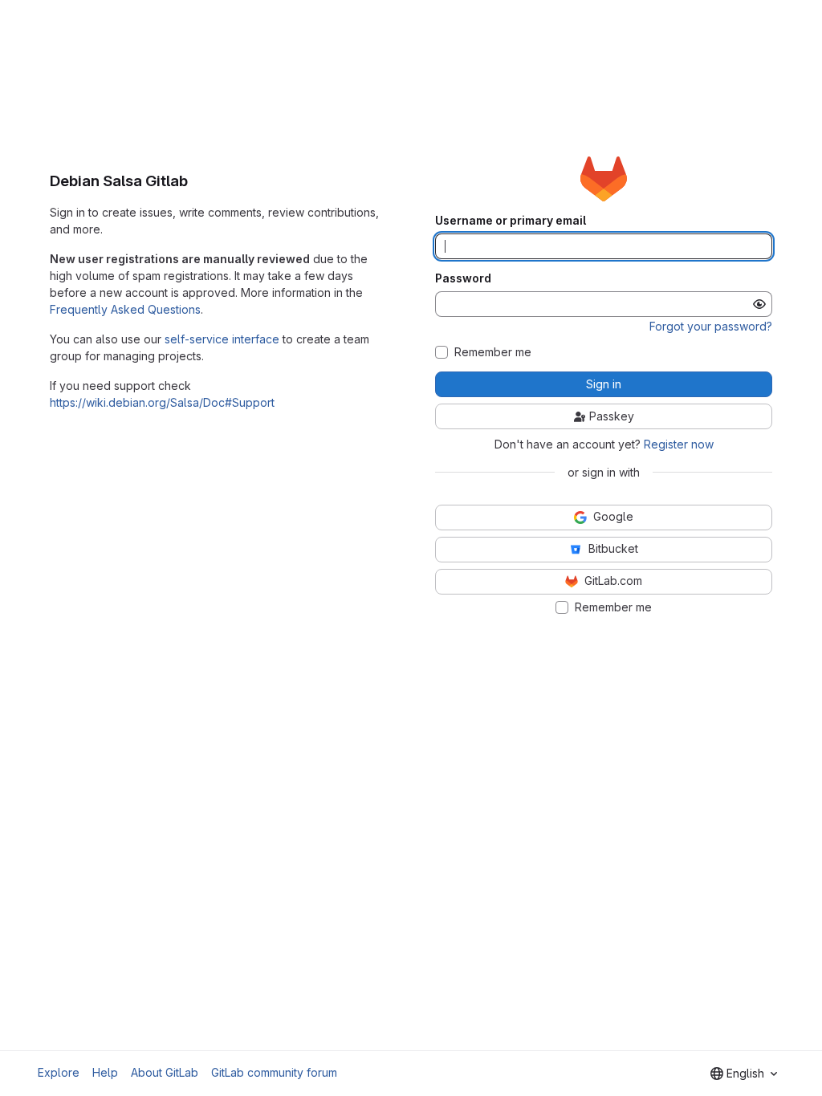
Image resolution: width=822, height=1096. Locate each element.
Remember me (492, 352)
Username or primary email (510, 220)
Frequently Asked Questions (125, 309)
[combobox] (743, 1073)
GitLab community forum (274, 1072)
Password (463, 278)
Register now (679, 444)
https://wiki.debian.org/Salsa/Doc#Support (162, 402)
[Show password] (759, 304)
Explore (58, 1072)
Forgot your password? (710, 326)
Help (105, 1072)
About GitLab (164, 1072)
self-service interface (222, 339)
